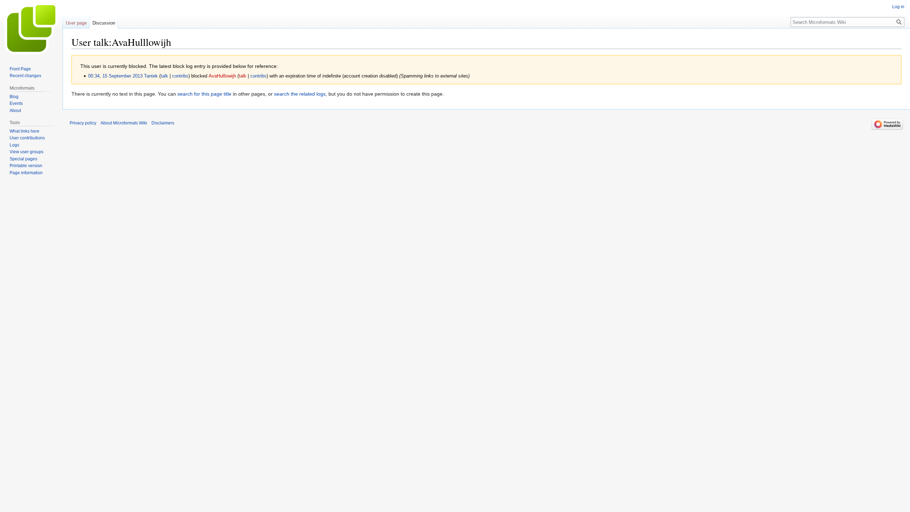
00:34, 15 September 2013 (115, 76)
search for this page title (204, 94)
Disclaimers (162, 123)
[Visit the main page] (31, 28)
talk (164, 76)
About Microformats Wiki (124, 123)
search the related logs (300, 94)
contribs (180, 76)
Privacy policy (83, 123)
